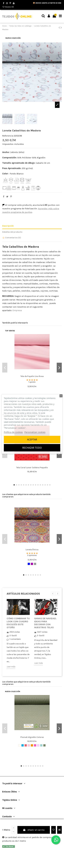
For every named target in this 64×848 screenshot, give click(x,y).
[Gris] (35, 564)
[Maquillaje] (29, 745)
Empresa (17, 310)
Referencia (7, 135)
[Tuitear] (7, 196)
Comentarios (13, 237)
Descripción (8, 226)
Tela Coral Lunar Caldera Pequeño (32, 467)
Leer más (11, 666)
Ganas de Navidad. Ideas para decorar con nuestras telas (45, 623)
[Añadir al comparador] (59, 830)
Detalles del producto (12, 232)
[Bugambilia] (32, 564)
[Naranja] (32, 745)
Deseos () (9, 7)
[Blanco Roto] (19, 745)
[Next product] (61, 28)
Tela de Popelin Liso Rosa (32, 376)
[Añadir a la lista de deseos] (53, 830)
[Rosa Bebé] (38, 745)
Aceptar (32, 439)
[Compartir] (3, 196)
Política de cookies (13, 432)
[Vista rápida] (36, 373)
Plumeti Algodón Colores (32, 737)
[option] (18, 636)
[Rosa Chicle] (35, 745)
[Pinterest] (11, 196)
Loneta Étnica (32, 549)
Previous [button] (53, 593)
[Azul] (29, 564)
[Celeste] (22, 745)
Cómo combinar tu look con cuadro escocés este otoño (18, 623)
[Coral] (26, 745)
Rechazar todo (32, 447)
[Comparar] (32, 373)
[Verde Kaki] (44, 745)
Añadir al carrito (36, 830)
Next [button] (57, 593)
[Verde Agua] (41, 745)
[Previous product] (60, 28)
